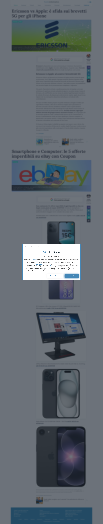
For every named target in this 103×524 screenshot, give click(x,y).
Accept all (72, 275)
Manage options (55, 275)
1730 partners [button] (33, 259)
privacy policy (71, 271)
